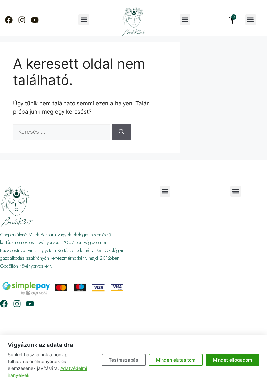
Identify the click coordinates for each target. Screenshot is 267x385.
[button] (83, 19)
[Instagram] (22, 20)
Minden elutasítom (175, 359)
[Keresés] (121, 132)
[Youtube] (35, 20)
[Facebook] (9, 20)
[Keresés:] (62, 132)
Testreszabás (123, 359)
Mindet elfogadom (232, 359)
